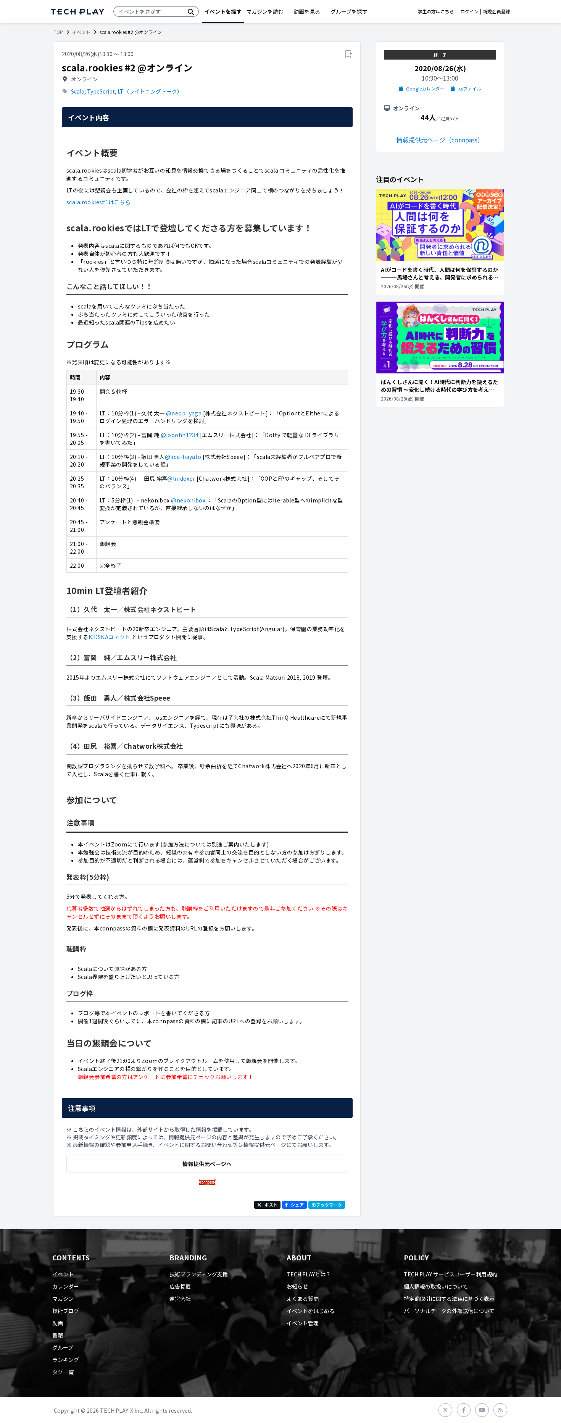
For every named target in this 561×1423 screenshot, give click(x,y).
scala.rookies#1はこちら (98, 202)
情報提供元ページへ (207, 1164)
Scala (77, 91)
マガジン (63, 1298)
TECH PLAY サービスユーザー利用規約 (450, 1274)
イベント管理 (303, 1323)
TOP (58, 32)
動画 (57, 1323)
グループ (62, 1347)
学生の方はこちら (436, 11)
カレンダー (65, 1286)
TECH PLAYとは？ (309, 1274)
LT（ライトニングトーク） (150, 91)
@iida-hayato (183, 456)
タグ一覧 (63, 1372)
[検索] (191, 11)
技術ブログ (65, 1311)
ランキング (65, 1359)
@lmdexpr (181, 478)
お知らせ (297, 1286)
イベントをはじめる (311, 1311)
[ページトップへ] (77, 12)
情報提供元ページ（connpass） (440, 139)
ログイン (469, 11)
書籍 (57, 1335)
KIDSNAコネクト (110, 637)
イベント (81, 32)
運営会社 (180, 1298)
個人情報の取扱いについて (436, 1286)
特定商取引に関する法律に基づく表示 (449, 1298)
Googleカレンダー (425, 89)
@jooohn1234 (180, 435)
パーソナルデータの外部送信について (449, 1311)
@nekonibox (189, 500)
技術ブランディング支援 (198, 1274)
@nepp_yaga (184, 413)
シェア (297, 1205)
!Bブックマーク (326, 1205)
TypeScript (101, 91)
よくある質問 (303, 1298)
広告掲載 (180, 1286)
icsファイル (469, 89)
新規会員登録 (496, 11)
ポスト (270, 1205)
